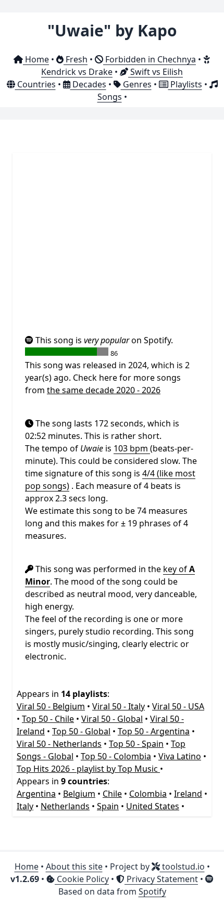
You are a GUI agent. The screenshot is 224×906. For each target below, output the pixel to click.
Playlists (185, 84)
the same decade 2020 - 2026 (103, 390)
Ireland (188, 793)
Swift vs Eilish (155, 71)
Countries (35, 84)
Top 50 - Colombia (116, 756)
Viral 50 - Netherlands (59, 743)
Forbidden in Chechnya (149, 59)
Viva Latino (179, 756)
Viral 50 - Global (112, 718)
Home (36, 59)
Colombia (148, 793)
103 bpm (132, 448)
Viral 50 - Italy (118, 706)
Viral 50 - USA (178, 706)
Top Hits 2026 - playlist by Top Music (88, 768)
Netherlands (65, 806)
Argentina (36, 793)
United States (152, 806)
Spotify (152, 891)
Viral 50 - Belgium (51, 706)
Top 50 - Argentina (154, 731)
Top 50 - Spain (136, 743)
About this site (74, 866)
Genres (136, 84)
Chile (112, 793)
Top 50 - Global (81, 731)
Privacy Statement (161, 879)
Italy (25, 806)
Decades (88, 84)
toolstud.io (182, 866)
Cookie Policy (82, 879)
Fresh (76, 59)
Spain (108, 806)
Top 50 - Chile (48, 718)
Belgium (79, 793)
